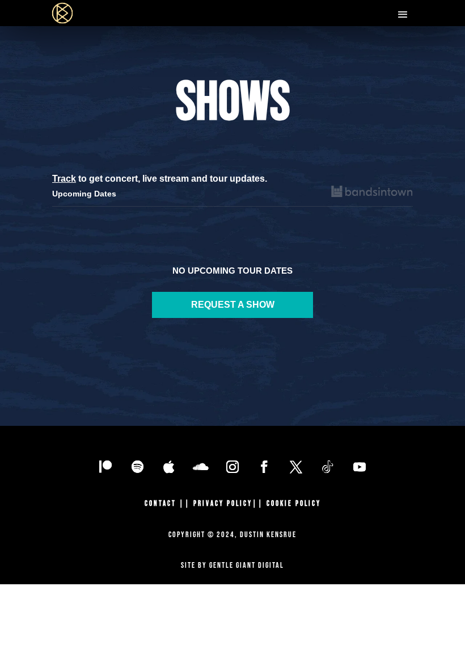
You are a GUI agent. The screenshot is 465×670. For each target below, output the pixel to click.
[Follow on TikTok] (327, 466)
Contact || (169, 503)
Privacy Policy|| (230, 503)
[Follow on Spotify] (137, 466)
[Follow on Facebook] (264, 466)
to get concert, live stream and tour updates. (159, 178)
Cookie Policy (294, 503)
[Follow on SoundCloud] (200, 466)
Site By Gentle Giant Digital (232, 565)
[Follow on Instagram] (232, 466)
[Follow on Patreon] (105, 466)
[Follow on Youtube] (359, 466)
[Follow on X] (296, 466)
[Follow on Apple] (169, 466)
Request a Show (232, 304)
